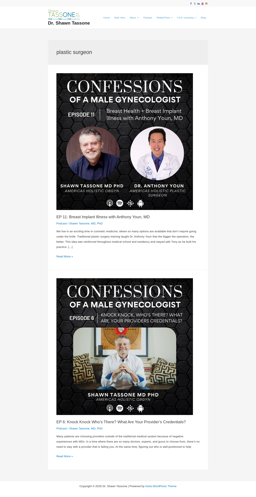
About (133, 17)
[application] (137, 17)
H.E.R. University (185, 17)
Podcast (147, 17)
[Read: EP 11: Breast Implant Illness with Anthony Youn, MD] (124, 141)
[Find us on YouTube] (202, 2)
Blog (203, 17)
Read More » (64, 257)
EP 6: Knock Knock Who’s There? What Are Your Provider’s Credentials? (121, 422)
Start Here (119, 17)
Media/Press (163, 17)
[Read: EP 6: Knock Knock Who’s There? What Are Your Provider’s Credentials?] (124, 346)
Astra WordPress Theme (161, 486)
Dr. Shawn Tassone (69, 23)
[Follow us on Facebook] (191, 2)
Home (106, 17)
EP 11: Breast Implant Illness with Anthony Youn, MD (103, 217)
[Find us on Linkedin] (198, 2)
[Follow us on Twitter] (194, 2)
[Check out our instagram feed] (206, 2)
